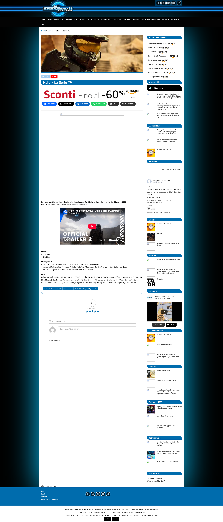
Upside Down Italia (163, 370)
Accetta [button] (115, 519)
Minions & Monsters (164, 149)
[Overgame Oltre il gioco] (57, 11)
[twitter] (163, 3)
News (50, 20)
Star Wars (160, 279)
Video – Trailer (93, 20)
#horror (168, 200)
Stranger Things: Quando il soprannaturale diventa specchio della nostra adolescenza (168, 271)
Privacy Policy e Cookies (50, 499)
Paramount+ (68, 289)
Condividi (167, 213)
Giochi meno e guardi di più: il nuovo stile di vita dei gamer (169, 407)
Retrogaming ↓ (107, 20)
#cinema (156, 200)
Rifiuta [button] (108, 519)
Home (44, 20)
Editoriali (118, 20)
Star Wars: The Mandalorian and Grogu (168, 244)
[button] (43, 24)
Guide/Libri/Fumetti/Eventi (151, 20)
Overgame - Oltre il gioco (162, 180)
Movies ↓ (83, 20)
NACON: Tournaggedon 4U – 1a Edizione (167, 427)
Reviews (69, 20)
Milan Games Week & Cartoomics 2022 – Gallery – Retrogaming (168, 453)
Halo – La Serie (49, 289)
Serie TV (78, 289)
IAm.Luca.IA (175, 20)
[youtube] (174, 3)
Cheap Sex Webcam (48, 486)
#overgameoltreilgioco (154, 203)
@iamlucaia (158, 88)
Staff (43, 494)
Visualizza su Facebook (154, 213)
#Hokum (150, 200)
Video (153, 209)
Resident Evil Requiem (164, 344)
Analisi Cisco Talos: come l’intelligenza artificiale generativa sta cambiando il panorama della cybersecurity (168, 106)
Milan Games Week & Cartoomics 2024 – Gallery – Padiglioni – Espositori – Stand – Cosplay (168, 392)
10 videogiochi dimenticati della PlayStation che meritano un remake (168, 444)
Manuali (165, 20)
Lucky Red (150, 206)
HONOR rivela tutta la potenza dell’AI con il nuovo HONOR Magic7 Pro (168, 115)
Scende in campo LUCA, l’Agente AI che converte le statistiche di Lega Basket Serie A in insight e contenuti (169, 96)
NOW (59, 289)
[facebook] (158, 3)
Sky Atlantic (92, 289)
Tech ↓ (76, 20)
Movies (51, 31)
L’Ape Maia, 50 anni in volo (165, 416)
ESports (136, 20)
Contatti (44, 497)
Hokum (159, 234)
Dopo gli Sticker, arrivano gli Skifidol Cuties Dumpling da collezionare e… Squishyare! (166, 132)
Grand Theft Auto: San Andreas (167, 461)
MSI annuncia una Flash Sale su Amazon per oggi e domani (167, 141)
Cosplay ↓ (127, 20)
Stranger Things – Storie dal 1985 (168, 260)
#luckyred (162, 200)
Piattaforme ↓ (59, 20)
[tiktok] (179, 3)
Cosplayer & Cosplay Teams (166, 380)
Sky (84, 289)
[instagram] (169, 3)
